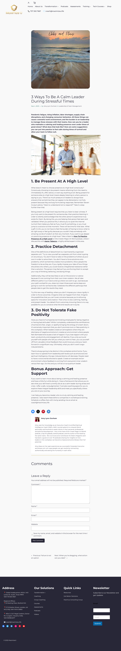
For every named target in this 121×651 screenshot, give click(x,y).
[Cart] (35, 2)
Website (34, 524)
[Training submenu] (90, 6)
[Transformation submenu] (58, 6)
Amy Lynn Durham (50, 106)
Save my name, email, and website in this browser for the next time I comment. (60, 534)
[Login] (28, 3)
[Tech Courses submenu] (104, 6)
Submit (98, 623)
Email (34, 515)
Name (34, 506)
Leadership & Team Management (70, 106)
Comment (35, 484)
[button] (60, 159)
